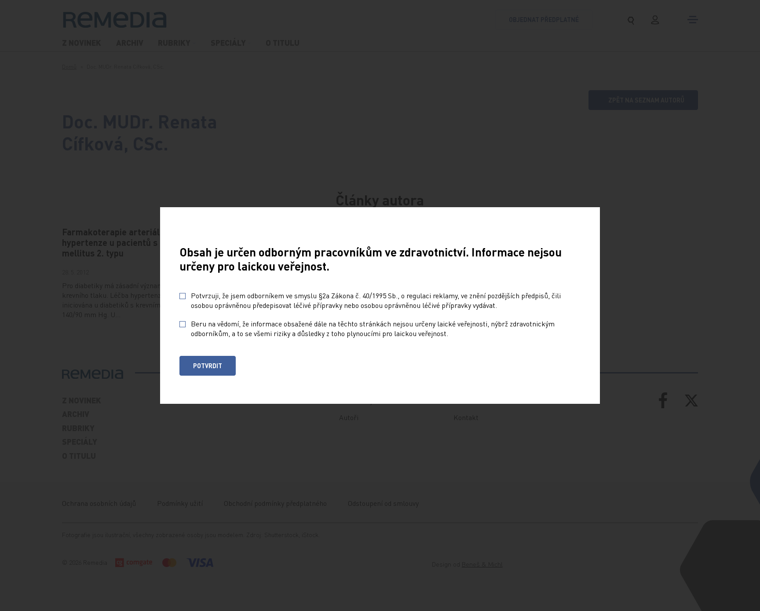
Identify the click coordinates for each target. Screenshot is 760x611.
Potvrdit (207, 366)
